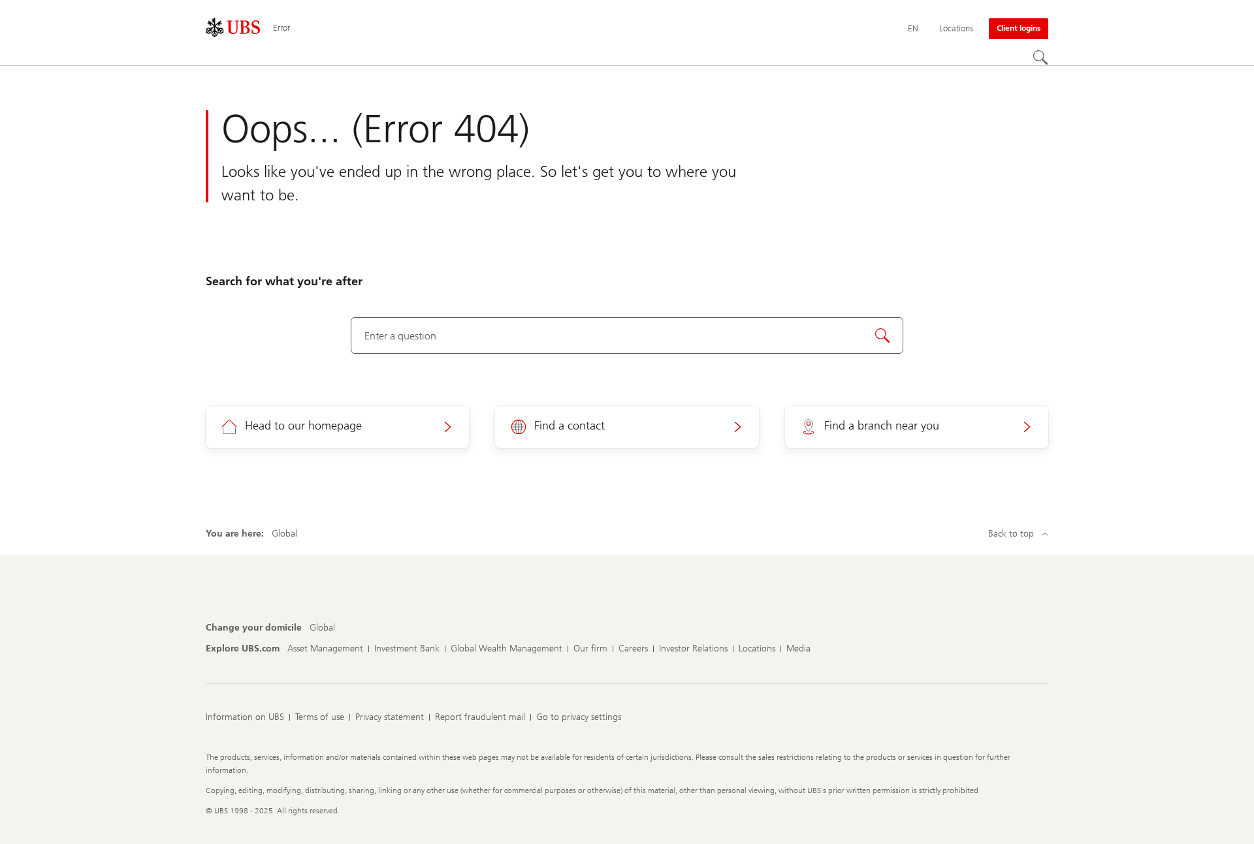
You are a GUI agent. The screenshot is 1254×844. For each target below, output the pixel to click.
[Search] (1040, 57)
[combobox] (627, 335)
